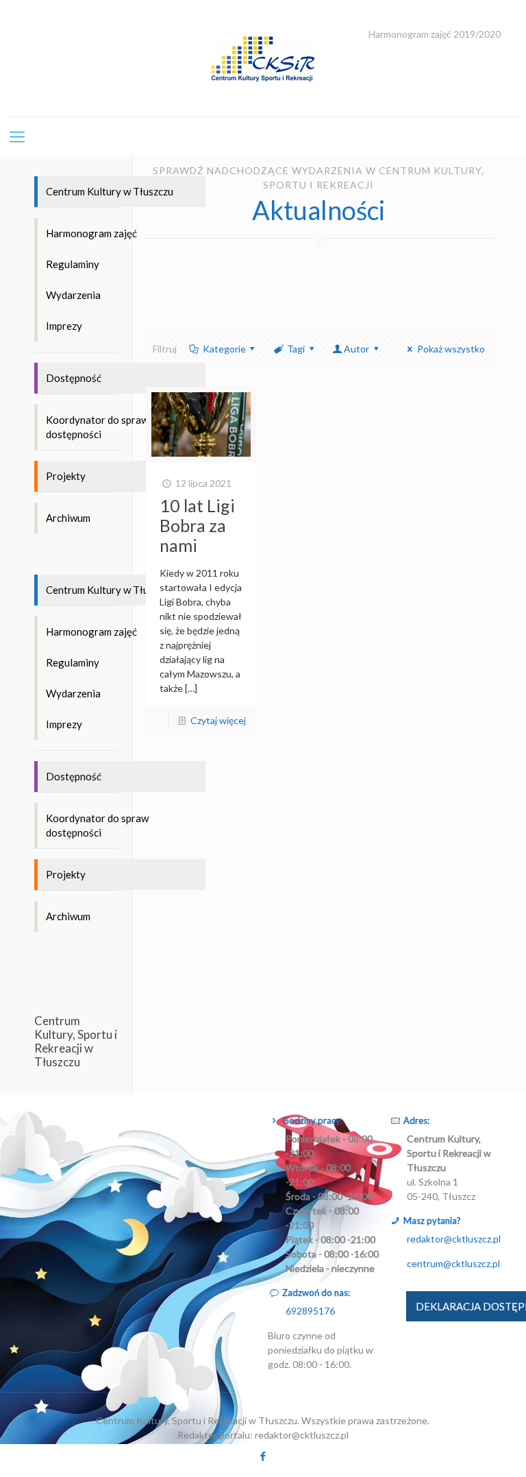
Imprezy (64, 326)
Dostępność (73, 378)
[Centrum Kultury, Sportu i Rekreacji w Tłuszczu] (263, 58)
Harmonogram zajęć (91, 233)
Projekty (66, 476)
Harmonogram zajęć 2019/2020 (434, 34)
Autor (356, 349)
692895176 (310, 1311)
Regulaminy (72, 264)
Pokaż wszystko (451, 349)
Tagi (296, 349)
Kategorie (224, 349)
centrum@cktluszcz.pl (453, 1263)
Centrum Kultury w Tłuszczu (109, 191)
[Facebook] (262, 1456)
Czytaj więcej (218, 720)
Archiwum (68, 518)
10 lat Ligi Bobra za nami (197, 525)
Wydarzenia (73, 295)
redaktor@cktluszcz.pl (454, 1239)
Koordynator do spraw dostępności (97, 426)
